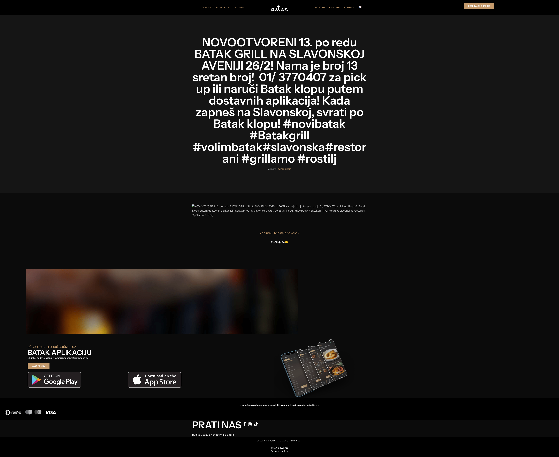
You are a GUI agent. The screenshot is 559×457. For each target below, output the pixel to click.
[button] (479, 6)
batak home (284, 169)
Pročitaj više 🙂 (279, 242)
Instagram (250, 424)
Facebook (244, 424)
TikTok (256, 424)
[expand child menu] (229, 5)
